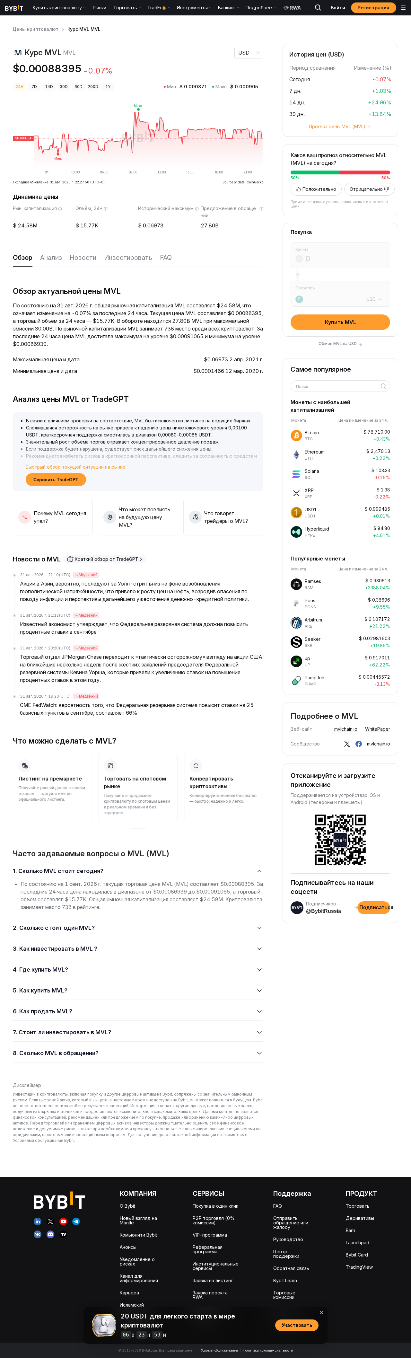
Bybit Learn (285, 1280)
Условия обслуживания (219, 1350)
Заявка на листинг (213, 1280)
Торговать (358, 1206)
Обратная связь (291, 1268)
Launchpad (357, 1242)
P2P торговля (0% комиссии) (213, 1220)
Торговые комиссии (284, 1295)
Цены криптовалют (35, 29)
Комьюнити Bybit (138, 1235)
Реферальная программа (208, 1249)
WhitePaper (377, 729)
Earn (350, 1230)
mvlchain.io (345, 729)
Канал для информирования (139, 1278)
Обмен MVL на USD (340, 344)
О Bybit (127, 1206)
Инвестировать (128, 257)
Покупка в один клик (215, 1206)
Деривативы (360, 1218)
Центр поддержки (286, 1254)
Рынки (99, 7)
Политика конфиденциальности (268, 1350)
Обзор (22, 257)
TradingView (359, 1267)
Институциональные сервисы (216, 1266)
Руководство (288, 1239)
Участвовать (297, 1325)
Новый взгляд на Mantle (138, 1220)
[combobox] (338, 387)
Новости (83, 257)
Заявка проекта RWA (210, 1295)
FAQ (166, 257)
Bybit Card (357, 1254)
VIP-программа (210, 1235)
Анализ (51, 257)
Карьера (129, 1292)
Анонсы (128, 1247)
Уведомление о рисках (137, 1261)
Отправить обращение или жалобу (290, 1222)
